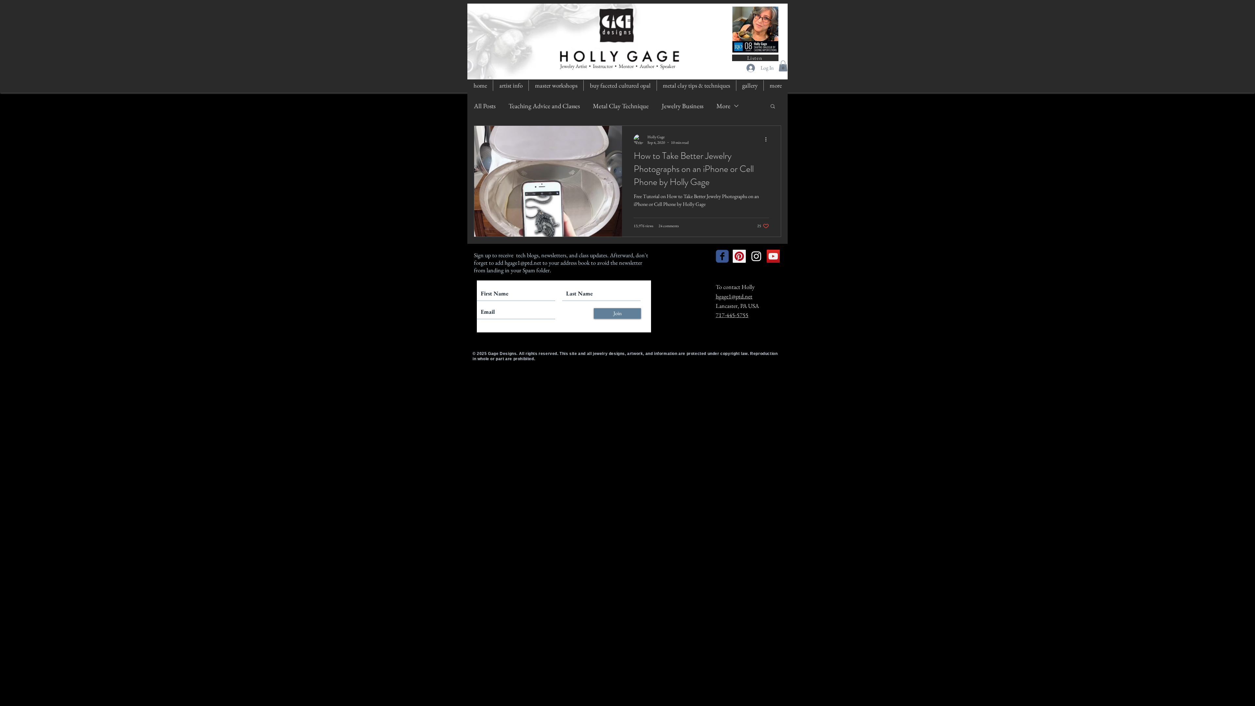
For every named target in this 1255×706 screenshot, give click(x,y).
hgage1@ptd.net (523, 262)
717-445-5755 (732, 315)
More (723, 106)
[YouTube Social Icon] (773, 256)
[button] (783, 65)
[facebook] (722, 256)
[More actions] (768, 139)
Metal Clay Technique (621, 106)
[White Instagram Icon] (756, 256)
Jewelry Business (682, 106)
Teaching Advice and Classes (544, 106)
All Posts (484, 106)
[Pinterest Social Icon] (739, 256)
